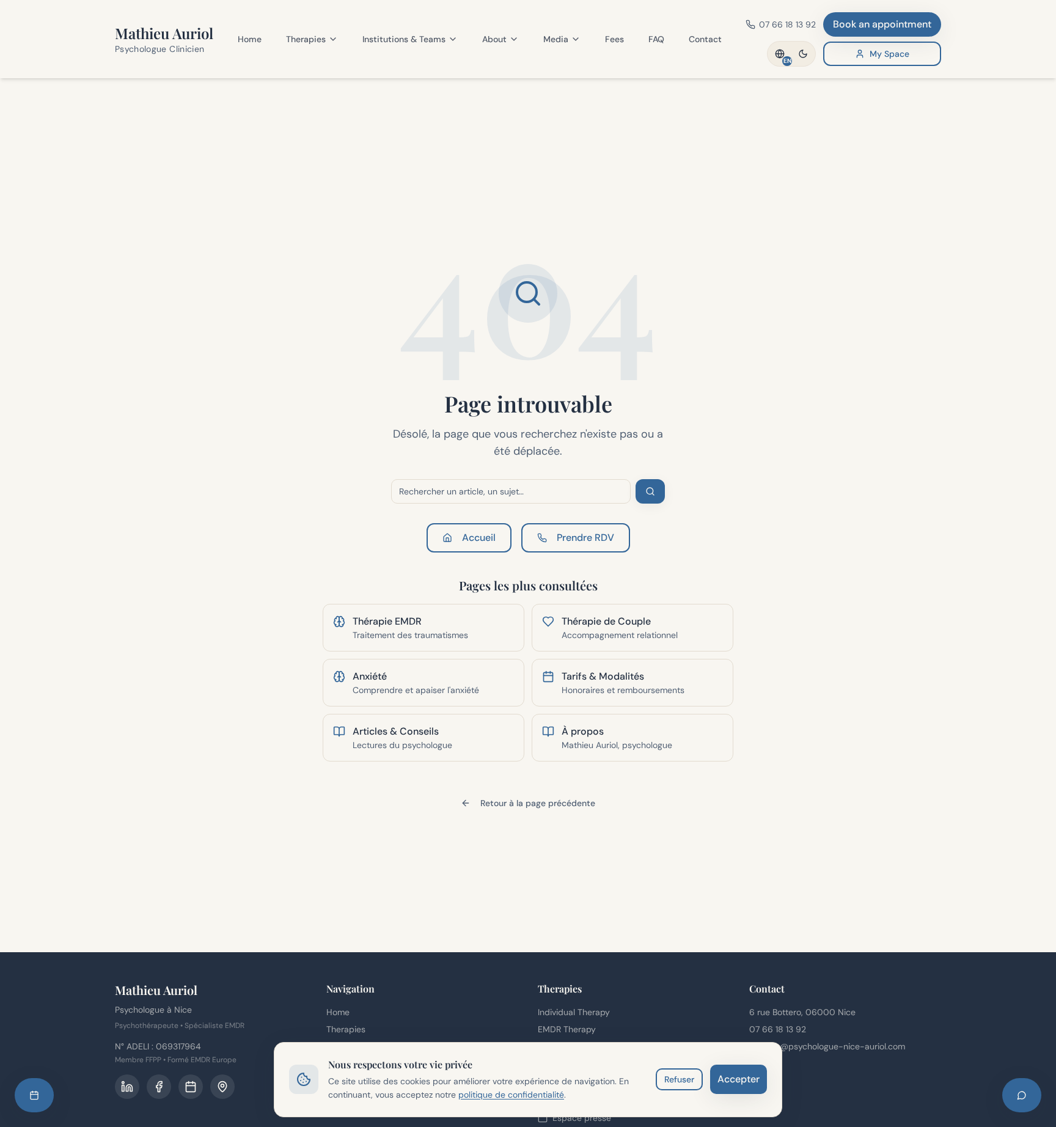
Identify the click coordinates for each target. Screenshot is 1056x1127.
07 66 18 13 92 (777, 1029)
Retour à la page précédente (537, 803)
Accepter (738, 1079)
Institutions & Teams (404, 39)
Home (250, 39)
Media (555, 39)
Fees (614, 39)
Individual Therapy (574, 1012)
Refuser (679, 1079)
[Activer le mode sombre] (803, 54)
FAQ (656, 39)
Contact (705, 39)
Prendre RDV (585, 537)
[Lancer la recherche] (650, 491)
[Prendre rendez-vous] (34, 1095)
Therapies (306, 39)
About (494, 39)
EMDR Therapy (567, 1029)
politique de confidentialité (511, 1094)
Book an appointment (882, 24)
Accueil (479, 537)
